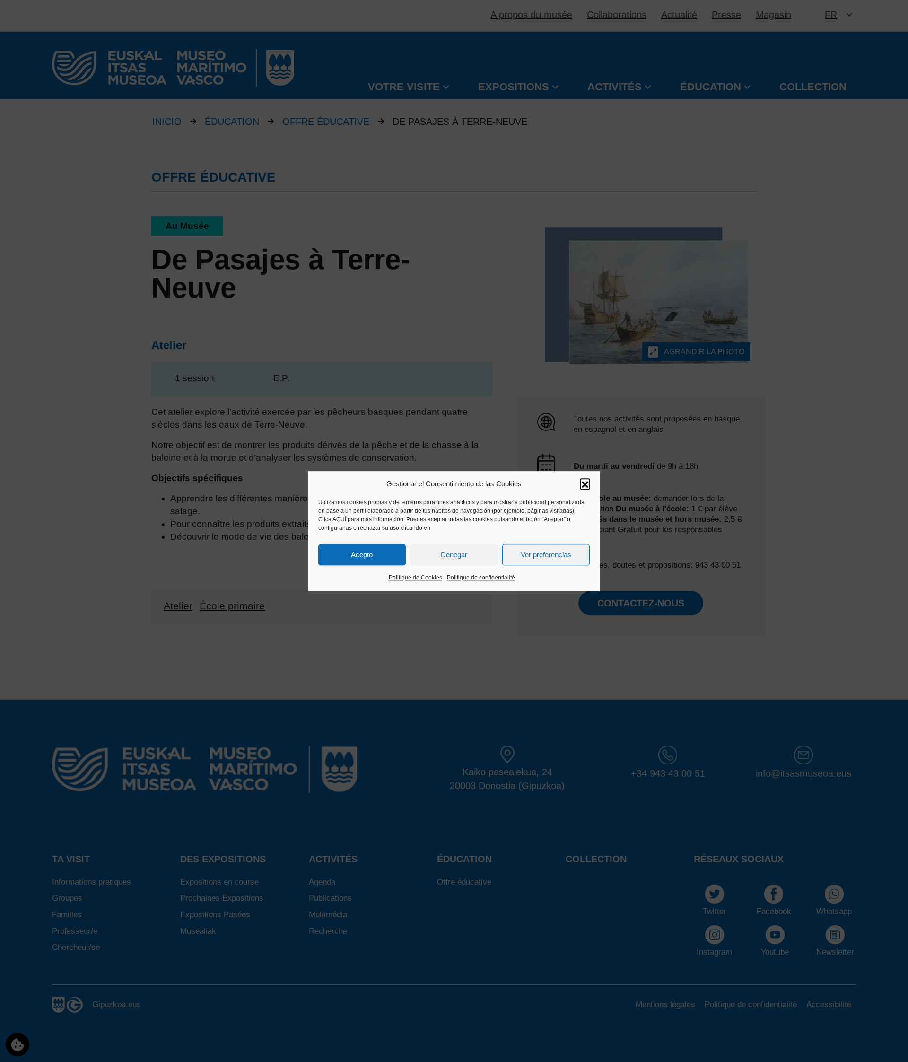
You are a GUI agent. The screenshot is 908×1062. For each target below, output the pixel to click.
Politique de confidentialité (481, 578)
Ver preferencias (546, 555)
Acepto (362, 555)
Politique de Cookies (415, 578)
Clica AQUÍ (332, 520)
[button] (585, 484)
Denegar (454, 555)
